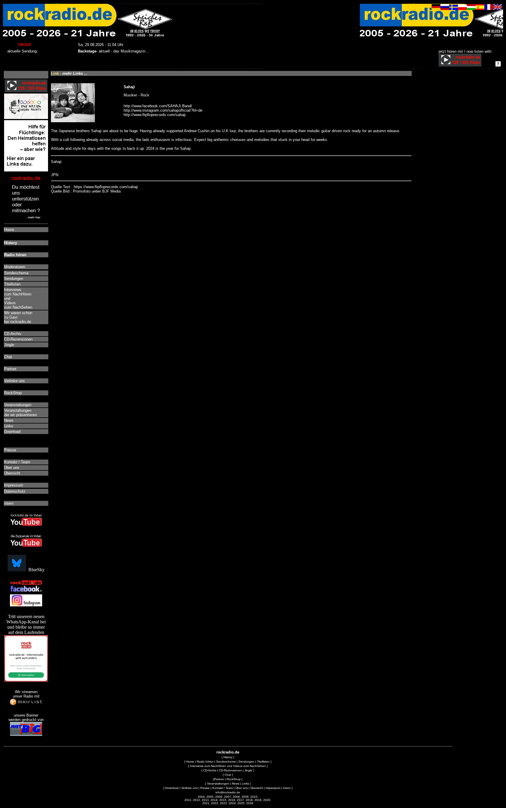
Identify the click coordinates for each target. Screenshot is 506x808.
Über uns (241, 788)
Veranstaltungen (218, 783)
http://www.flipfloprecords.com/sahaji (155, 115)
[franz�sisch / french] (488, 8)
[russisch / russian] (444, 8)
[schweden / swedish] (453, 8)
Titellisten (263, 761)
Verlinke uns (189, 788)
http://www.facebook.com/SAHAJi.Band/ (158, 106)
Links (245, 783)
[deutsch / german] (436, 8)
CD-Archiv (209, 770)
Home (190, 761)
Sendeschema (226, 761)
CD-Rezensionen (230, 770)
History (228, 757)
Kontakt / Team (222, 788)
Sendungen (246, 761)
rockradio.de (227, 752)
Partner (219, 779)
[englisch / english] (497, 8)
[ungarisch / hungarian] (471, 8)
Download (172, 788)
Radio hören (205, 761)
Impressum (273, 788)
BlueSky (35, 569)
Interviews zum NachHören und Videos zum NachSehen (228, 766)
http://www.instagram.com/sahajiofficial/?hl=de (163, 110)
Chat (228, 774)
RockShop (234, 779)
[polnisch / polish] (462, 8)
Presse (205, 788)
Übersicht (256, 788)
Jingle (248, 770)
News (235, 783)
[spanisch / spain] (480, 8)
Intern (287, 788)
